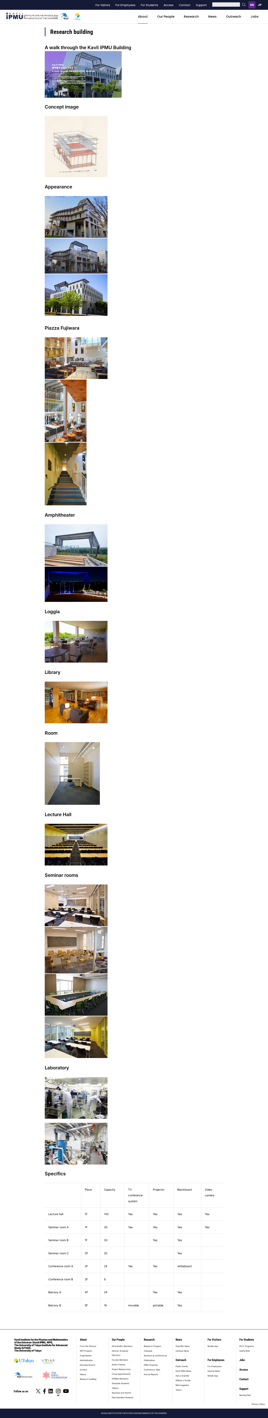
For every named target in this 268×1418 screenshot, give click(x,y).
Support (201, 5)
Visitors (115, 1388)
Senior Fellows (118, 1364)
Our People (165, 16)
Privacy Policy (258, 1404)
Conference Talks (152, 1369)
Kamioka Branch (87, 1365)
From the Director (88, 1346)
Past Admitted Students (122, 1397)
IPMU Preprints (151, 1365)
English (251, 4)
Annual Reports (151, 1374)
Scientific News (183, 1346)
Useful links (244, 1351)
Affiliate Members (120, 1378)
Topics (178, 1390)
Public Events (182, 1366)
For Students (149, 5)
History (83, 1374)
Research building (88, 1379)
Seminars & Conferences (155, 1355)
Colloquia (148, 1351)
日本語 (259, 4)
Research (191, 16)
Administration (86, 1360)
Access (168, 5)
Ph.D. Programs (246, 1346)
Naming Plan (245, 1395)
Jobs (255, 16)
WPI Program (86, 1351)
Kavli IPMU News (183, 1371)
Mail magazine (182, 1385)
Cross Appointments (121, 1374)
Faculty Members (120, 1360)
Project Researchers (121, 1369)
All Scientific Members (122, 1346)
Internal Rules (214, 1371)
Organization (86, 1355)
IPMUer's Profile (183, 1380)
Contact (185, 5)
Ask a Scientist (182, 1376)
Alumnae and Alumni (121, 1393)
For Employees (125, 5)
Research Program (152, 1346)
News (212, 16)
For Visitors (103, 5)
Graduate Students (120, 1383)
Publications (149, 1360)
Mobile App (213, 1346)
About (143, 16)
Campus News (182, 1351)
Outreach (233, 16)
